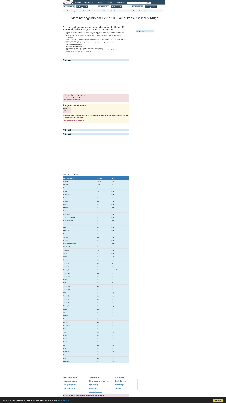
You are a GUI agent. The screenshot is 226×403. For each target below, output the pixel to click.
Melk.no (118, 388)
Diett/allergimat (88, 2)
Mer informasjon (63, 400)
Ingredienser (99, 2)
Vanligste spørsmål (70, 385)
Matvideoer (93, 388)
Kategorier (110, 2)
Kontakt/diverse (120, 2)
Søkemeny (78, 2)
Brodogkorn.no (120, 381)
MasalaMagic (119, 385)
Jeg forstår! (218, 400)
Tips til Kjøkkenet (95, 392)
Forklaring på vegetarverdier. (71, 100)
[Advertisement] (96, 74)
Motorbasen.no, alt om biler (99, 381)
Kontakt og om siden (70, 381)
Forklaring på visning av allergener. (73, 120)
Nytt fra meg (93, 385)
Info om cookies (69, 388)
